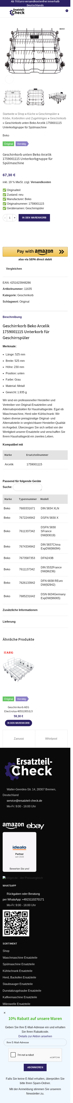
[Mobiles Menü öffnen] (4, 12)
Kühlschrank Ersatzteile (17, 970)
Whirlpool (51, 738)
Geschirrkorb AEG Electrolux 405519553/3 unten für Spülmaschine (18, 711)
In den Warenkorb (34, 217)
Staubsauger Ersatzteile (18, 983)
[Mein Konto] (59, 12)
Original (24, 301)
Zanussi (19, 738)
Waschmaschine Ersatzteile (20, 957)
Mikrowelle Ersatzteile (16, 1003)
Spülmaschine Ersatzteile (19, 964)
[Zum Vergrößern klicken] (9, 79)
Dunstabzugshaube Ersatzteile (22, 990)
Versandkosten (41, 182)
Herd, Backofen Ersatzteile (19, 977)
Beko (6, 135)
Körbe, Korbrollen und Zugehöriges (25, 118)
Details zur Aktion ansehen (35, 1036)
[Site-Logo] (17, 11)
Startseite (9, 113)
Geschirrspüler (47, 113)
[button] (6, 53)
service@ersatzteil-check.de (24, 800)
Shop (21, 113)
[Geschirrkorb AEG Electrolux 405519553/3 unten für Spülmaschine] (18, 670)
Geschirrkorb (58, 118)
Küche (31, 113)
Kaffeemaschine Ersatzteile (20, 997)
